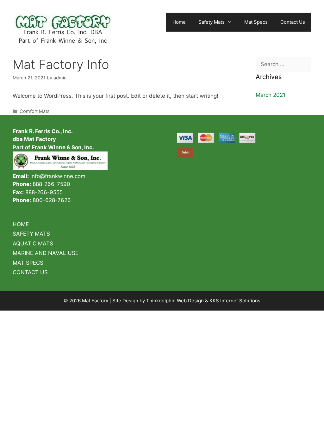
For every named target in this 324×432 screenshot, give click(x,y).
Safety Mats (211, 22)
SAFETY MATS (31, 234)
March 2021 (270, 95)
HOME (21, 224)
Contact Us (292, 22)
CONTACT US (30, 272)
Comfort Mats (35, 111)
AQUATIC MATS (33, 243)
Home (179, 22)
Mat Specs (256, 22)
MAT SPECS (28, 263)
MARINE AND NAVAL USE (45, 253)
